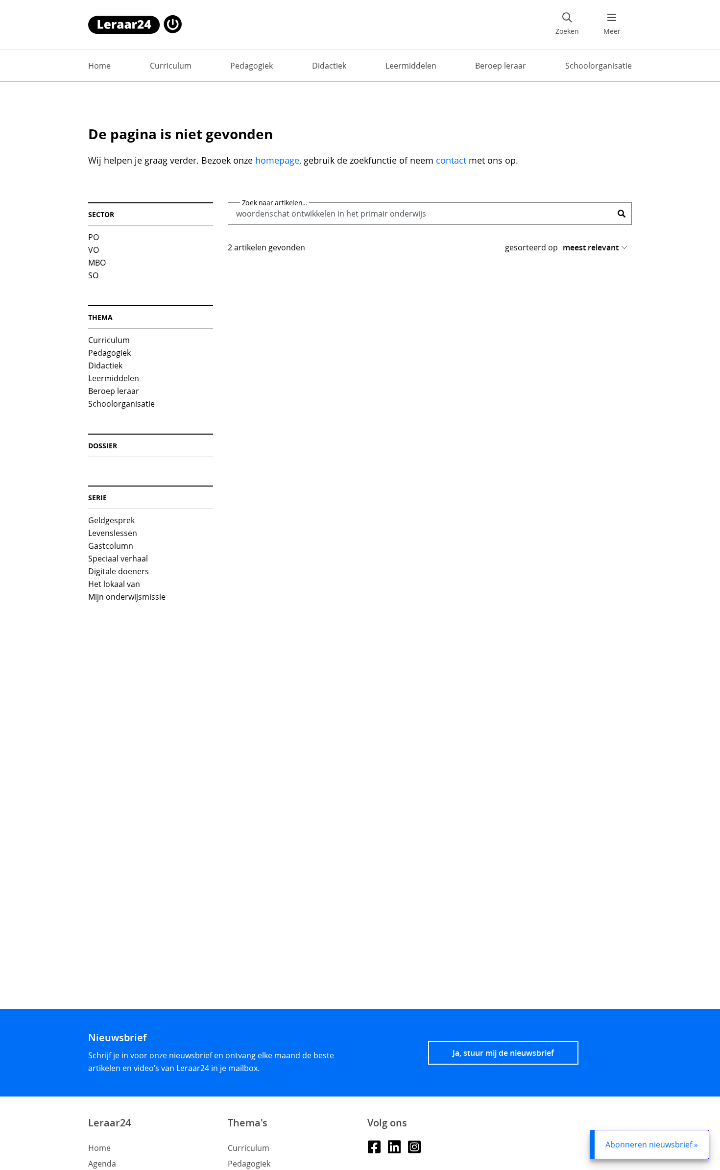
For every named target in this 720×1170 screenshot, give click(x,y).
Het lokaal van (114, 584)
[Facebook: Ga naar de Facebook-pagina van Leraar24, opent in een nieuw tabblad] (374, 1146)
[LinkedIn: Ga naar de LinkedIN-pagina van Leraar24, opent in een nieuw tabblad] (394, 1146)
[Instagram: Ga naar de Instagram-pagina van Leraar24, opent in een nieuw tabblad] (414, 1146)
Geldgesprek (111, 520)
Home (99, 65)
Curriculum (171, 65)
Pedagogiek (251, 65)
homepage (277, 160)
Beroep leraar (500, 65)
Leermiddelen (410, 65)
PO (93, 237)
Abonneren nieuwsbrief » (651, 1144)
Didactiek (329, 65)
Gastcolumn (110, 545)
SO (93, 275)
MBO (97, 262)
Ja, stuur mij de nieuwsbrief (503, 1053)
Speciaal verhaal (118, 558)
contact (451, 160)
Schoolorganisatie (598, 65)
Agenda (102, 1163)
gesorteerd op (531, 247)
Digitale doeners (118, 571)
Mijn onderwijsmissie (127, 596)
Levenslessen (112, 533)
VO (93, 249)
